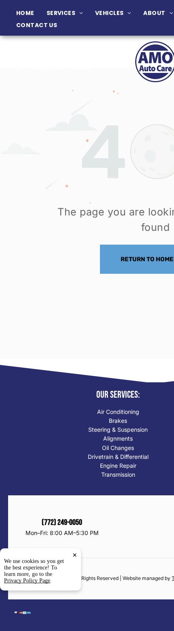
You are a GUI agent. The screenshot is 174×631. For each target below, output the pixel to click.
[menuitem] (31, 13)
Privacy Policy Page (27, 581)
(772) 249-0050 (60, 56)
